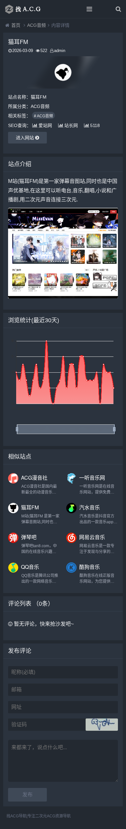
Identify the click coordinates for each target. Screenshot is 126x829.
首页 (15, 25)
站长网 (71, 125)
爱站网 (45, 125)
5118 (95, 125)
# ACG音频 (43, 116)
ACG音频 (36, 25)
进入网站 (25, 137)
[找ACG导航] (27, 9)
